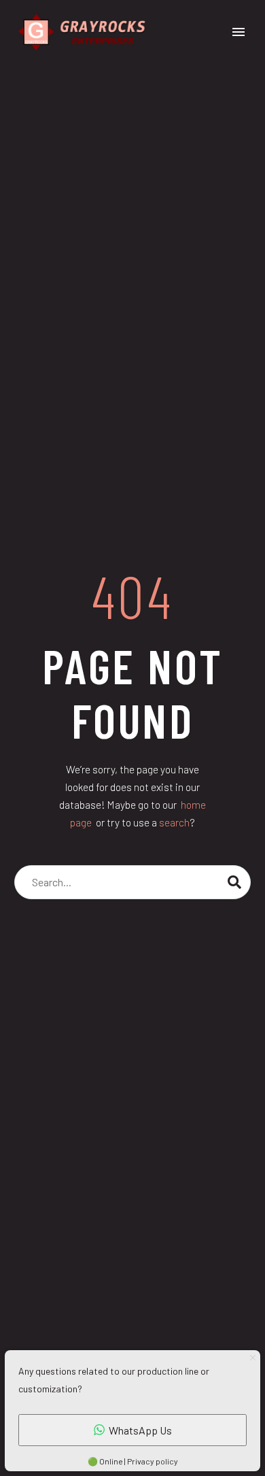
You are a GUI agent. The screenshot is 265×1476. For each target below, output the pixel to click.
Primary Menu (238, 32)
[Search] (234, 882)
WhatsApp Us (140, 1430)
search (174, 822)
